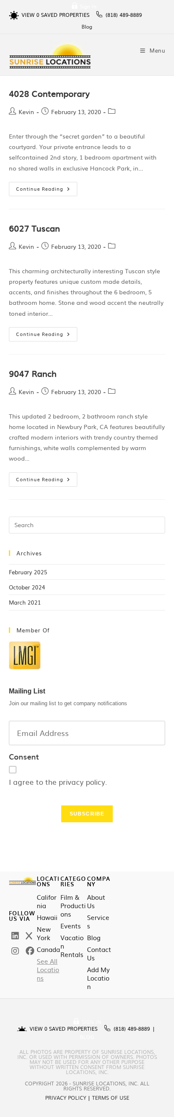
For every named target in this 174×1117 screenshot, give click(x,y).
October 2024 (27, 587)
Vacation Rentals (72, 946)
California (47, 901)
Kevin (26, 111)
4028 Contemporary (49, 93)
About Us (96, 901)
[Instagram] (15, 950)
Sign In (88, 6)
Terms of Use (110, 1097)
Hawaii (47, 917)
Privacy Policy (65, 1097)
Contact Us (99, 953)
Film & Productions (73, 905)
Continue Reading (46, 187)
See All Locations (48, 969)
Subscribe (87, 814)
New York (44, 933)
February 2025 (28, 572)
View (30, 15)
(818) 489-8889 (124, 15)
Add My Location (98, 978)
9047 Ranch (33, 373)
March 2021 (25, 602)
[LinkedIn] (15, 935)
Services (98, 921)
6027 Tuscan (34, 227)
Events (70, 926)
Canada (48, 949)
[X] (29, 935)
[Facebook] (30, 950)
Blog (87, 26)
